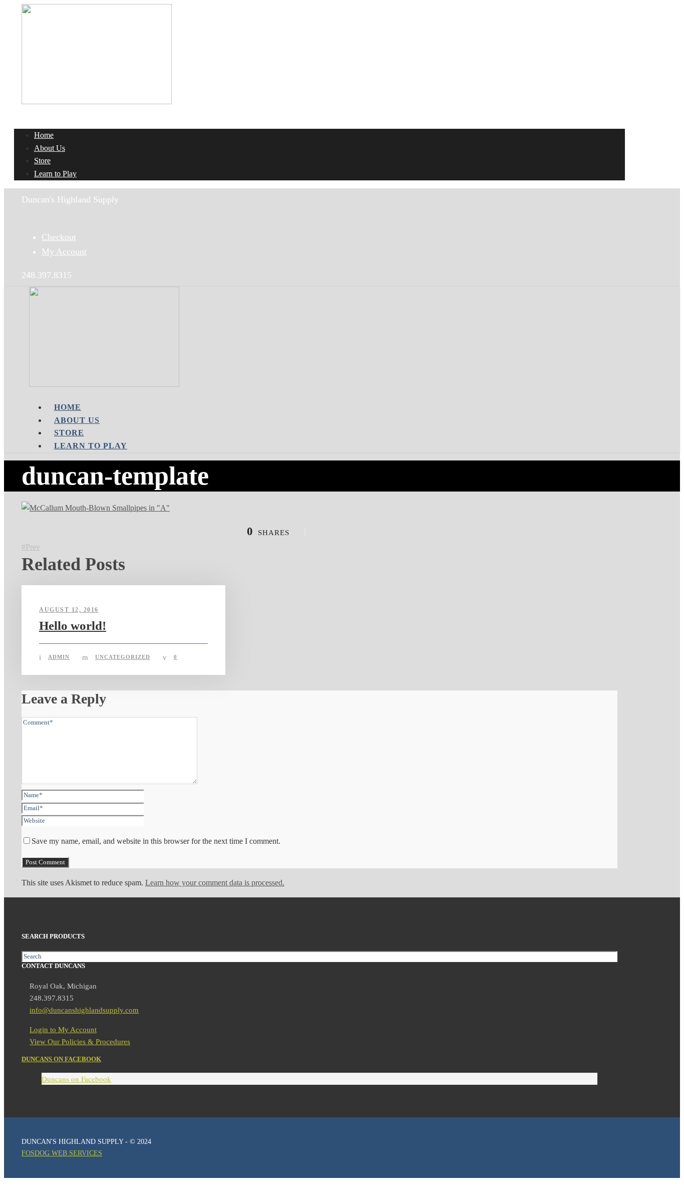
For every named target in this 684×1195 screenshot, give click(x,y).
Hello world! (72, 625)
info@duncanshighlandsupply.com (84, 1010)
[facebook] (32, 213)
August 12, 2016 (69, 609)
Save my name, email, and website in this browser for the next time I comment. (156, 841)
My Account (64, 252)
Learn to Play (55, 173)
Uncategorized (122, 657)
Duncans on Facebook (61, 1059)
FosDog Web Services (62, 1153)
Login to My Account (63, 1030)
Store (42, 160)
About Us (49, 148)
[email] (25, 213)
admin (59, 657)
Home (44, 135)
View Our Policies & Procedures (80, 1042)
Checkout (59, 237)
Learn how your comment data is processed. (214, 882)
